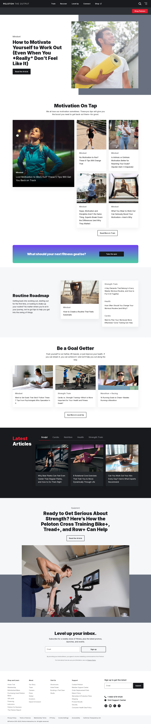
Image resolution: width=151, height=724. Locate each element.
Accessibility (76, 718)
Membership (12, 687)
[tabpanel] (87, 466)
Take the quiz (111, 254)
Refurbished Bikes (14, 690)
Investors (32, 699)
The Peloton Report (14, 710)
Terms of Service (25, 718)
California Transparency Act (92, 718)
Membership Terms (40, 718)
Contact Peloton (77, 684)
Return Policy (76, 693)
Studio (52, 693)
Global (31, 696)
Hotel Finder (54, 687)
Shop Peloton (140, 11)
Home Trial (11, 684)
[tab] (44, 438)
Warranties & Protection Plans (82, 696)
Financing (11, 701)
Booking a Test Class (57, 690)
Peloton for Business (15, 707)
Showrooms (54, 684)
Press (31, 693)
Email (49, 649)
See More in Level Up (75, 415)
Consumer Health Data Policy (82, 707)
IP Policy (52, 718)
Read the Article (21, 72)
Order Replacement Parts (80, 690)
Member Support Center (80, 687)
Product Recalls (77, 702)
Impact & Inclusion (35, 702)
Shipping (75, 699)
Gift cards (11, 698)
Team (31, 687)
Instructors (11, 704)
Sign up (94, 649)
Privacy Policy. (91, 660)
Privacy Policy (12, 718)
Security (74, 705)
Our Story (32, 684)
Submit (138, 686)
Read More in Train (107, 233)
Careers (31, 690)
